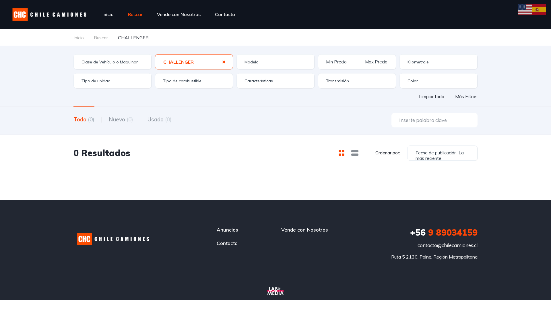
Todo (83, 119)
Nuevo (121, 119)
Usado (160, 119)
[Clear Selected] (224, 61)
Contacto (225, 14)
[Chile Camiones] (49, 14)
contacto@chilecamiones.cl (448, 245)
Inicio (108, 14)
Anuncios (227, 230)
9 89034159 (444, 232)
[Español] (539, 9)
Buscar (135, 14)
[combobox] (112, 61)
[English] (525, 9)
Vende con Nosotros (179, 14)
